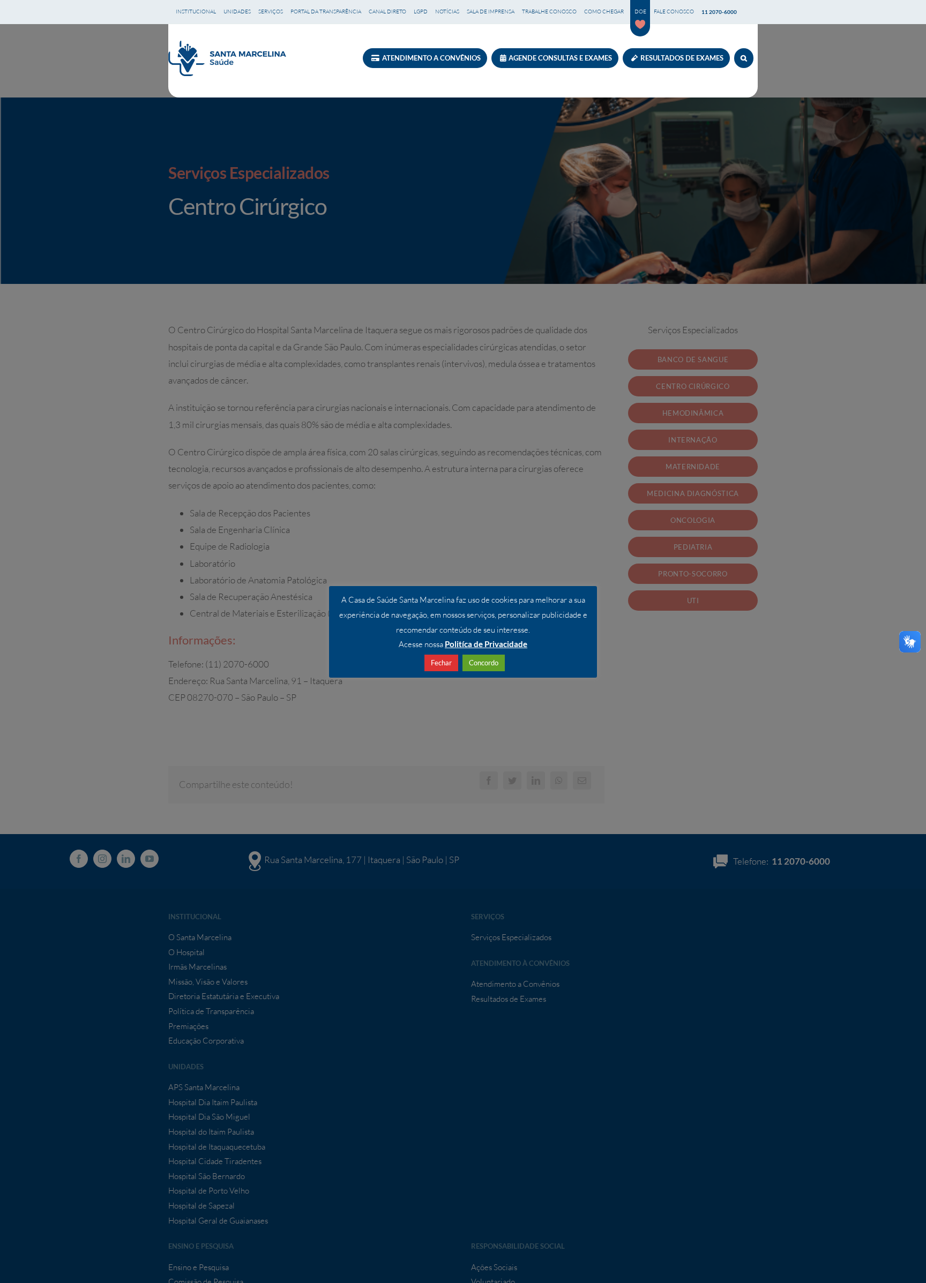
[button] (744, 58)
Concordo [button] (483, 662)
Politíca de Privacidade (486, 644)
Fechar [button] (441, 662)
